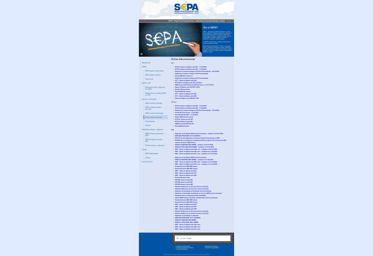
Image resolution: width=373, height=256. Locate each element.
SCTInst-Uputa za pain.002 (184, 121)
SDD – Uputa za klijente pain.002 (186, 171)
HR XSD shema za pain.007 (184, 182)
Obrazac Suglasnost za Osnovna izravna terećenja (192, 186)
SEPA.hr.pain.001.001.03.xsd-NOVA (186, 85)
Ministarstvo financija (211, 246)
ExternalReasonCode (182, 126)
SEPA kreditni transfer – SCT (154, 140)
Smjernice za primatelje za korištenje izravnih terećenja (193, 191)
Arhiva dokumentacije (153, 117)
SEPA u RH (146, 83)
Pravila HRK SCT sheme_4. (184, 76)
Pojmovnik (149, 79)
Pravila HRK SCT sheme (183, 91)
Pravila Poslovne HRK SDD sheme (186, 168)
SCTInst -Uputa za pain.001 (184, 119)
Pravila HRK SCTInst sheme (184, 117)
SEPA (144, 67)
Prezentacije (150, 121)
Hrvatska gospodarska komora (185, 247)
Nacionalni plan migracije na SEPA (155, 88)
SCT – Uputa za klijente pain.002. (186, 80)
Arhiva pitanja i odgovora (155, 145)
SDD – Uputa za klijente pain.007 (186, 173)
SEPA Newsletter (151, 153)
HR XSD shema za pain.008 (184, 184)
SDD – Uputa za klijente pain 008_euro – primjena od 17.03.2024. (196, 162)
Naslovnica (146, 63)
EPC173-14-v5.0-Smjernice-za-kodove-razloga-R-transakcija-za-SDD (197, 138)
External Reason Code (182, 89)
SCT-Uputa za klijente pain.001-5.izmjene (188, 82)
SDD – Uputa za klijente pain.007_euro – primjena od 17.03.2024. (196, 164)
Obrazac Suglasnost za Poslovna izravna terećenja (192, 189)
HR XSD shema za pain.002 (184, 180)
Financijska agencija (181, 249)
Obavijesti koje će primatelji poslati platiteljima (190, 195)
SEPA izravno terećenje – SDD (155, 134)
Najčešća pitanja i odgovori (152, 129)
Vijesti (144, 149)
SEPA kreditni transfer (153, 103)
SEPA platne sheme (153, 75)
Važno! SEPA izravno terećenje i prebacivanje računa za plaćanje (196, 197)
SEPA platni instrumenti (154, 71)
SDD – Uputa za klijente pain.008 (186, 175)
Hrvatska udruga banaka (212, 247)
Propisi (148, 125)
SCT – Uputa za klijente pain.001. (186, 94)
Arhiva (147, 158)
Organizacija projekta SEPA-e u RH (155, 94)
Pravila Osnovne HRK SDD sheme (186, 166)
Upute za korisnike (149, 99)
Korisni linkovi (147, 162)
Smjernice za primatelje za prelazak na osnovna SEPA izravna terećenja (198, 193)
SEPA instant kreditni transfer (153, 108)
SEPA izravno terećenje (154, 113)
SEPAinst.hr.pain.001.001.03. (184, 123)
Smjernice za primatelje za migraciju (187, 215)
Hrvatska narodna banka (183, 246)
